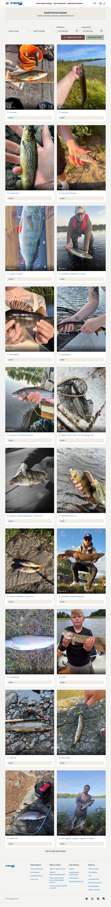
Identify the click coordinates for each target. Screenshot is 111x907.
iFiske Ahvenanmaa (95, 883)
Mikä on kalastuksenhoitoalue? (57, 873)
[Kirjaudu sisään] (104, 3)
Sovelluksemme (93, 879)
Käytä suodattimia (94, 37)
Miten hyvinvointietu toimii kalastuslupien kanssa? (57, 880)
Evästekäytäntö (93, 886)
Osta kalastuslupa (36, 869)
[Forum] (103, 899)
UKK (89, 876)
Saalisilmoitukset (36, 876)
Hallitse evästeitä (94, 890)
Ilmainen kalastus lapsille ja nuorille (58, 887)
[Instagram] (92, 899)
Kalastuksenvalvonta (76, 881)
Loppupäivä (86, 27)
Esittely (71, 869)
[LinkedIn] (98, 899)
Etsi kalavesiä (35, 872)
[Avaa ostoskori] (100, 3)
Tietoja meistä (93, 869)
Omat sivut (34, 879)
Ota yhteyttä (92, 872)
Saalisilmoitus (73, 878)
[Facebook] (87, 899)
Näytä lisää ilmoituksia (55, 851)
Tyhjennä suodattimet (74, 37)
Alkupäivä (60, 27)
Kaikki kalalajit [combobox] (39, 31)
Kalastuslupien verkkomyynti (74, 873)
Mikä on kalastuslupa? (57, 869)
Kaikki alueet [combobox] (14, 31)
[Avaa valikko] (7, 3)
